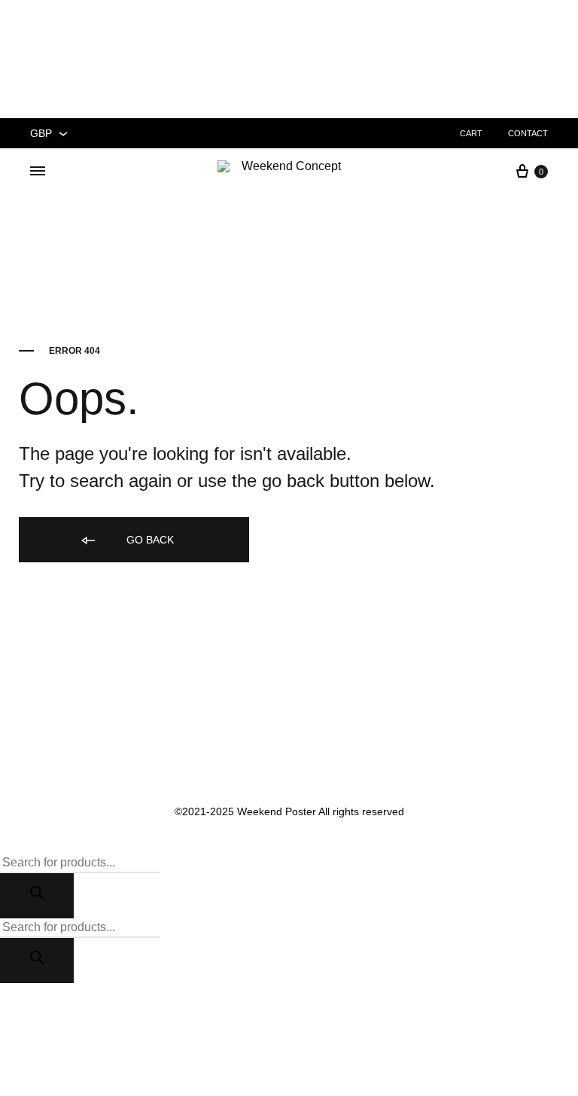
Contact (528, 133)
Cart (471, 133)
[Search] (37, 895)
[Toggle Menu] (37, 171)
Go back (148, 540)
